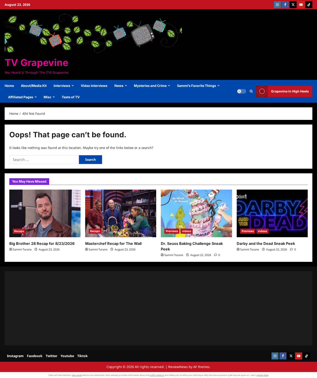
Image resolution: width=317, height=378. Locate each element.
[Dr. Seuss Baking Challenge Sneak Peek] (196, 213)
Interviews (62, 86)
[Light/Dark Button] (241, 91)
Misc (47, 97)
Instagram (15, 356)
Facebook (34, 356)
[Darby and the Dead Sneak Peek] (272, 213)
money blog (262, 375)
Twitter (51, 356)
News (118, 86)
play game (77, 375)
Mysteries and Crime (150, 86)
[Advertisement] (148, 308)
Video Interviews (94, 86)
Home (9, 86)
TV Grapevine (36, 62)
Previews (172, 231)
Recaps (19, 231)
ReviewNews (178, 367)
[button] (251, 91)
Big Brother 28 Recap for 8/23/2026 (41, 243)
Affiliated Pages (20, 97)
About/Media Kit (34, 86)
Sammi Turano (22, 249)
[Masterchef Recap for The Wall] (120, 213)
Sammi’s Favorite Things (196, 86)
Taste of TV (71, 97)
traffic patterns (157, 375)
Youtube (67, 356)
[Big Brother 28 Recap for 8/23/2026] (45, 213)
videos (186, 231)
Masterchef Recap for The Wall (113, 243)
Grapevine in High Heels (290, 91)
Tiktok (82, 356)
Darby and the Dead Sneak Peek (266, 243)
